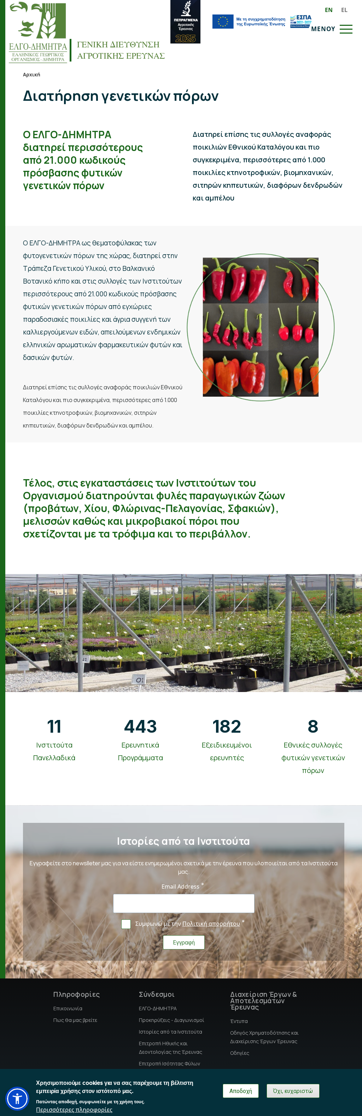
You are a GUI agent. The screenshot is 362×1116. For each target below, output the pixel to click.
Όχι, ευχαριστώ (293, 1091)
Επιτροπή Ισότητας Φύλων (169, 1063)
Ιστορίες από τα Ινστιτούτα (170, 1031)
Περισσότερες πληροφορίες (74, 1110)
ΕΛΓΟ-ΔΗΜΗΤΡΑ (158, 1008)
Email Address (180, 886)
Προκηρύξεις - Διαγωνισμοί (171, 1020)
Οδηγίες (239, 1053)
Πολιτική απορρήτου (211, 924)
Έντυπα (239, 1021)
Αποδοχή (240, 1091)
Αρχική (31, 74)
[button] (17, 1098)
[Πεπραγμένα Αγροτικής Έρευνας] (185, 21)
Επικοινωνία (67, 1008)
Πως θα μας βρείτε (75, 1020)
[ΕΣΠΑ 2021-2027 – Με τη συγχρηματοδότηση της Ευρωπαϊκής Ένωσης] (262, 21)
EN (329, 10)
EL (344, 10)
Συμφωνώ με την (187, 924)
